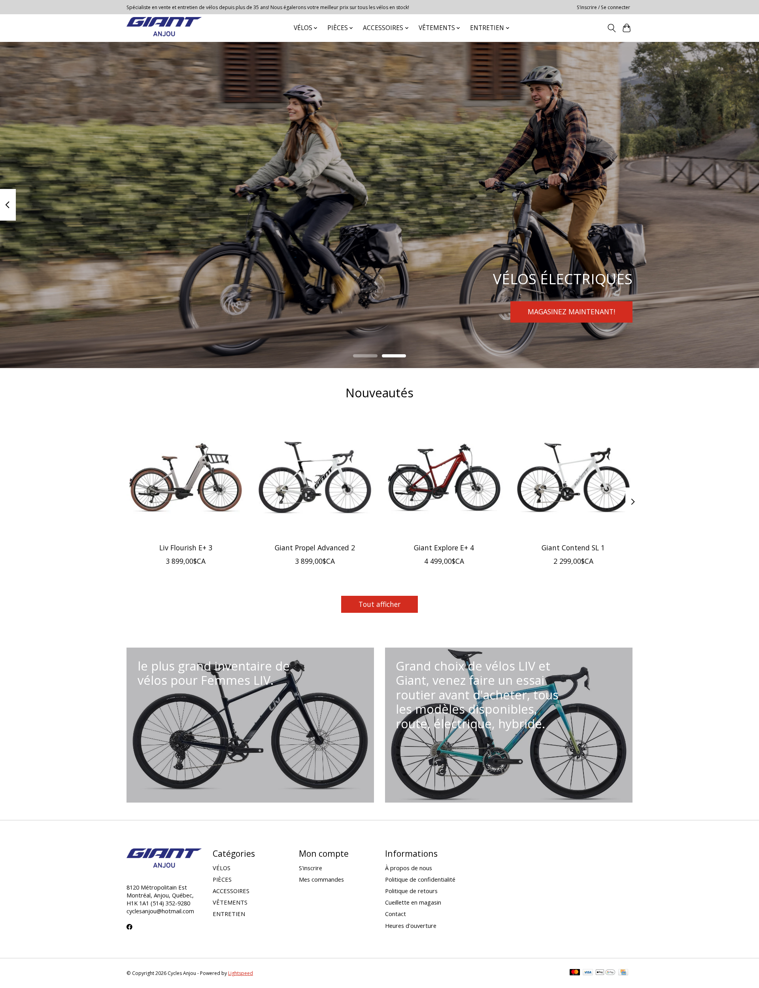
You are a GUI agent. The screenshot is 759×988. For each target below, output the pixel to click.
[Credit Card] (623, 973)
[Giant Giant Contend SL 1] (573, 478)
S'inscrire (310, 868)
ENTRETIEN (229, 914)
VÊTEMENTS (230, 902)
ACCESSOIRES (231, 891)
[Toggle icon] (611, 28)
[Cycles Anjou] (164, 28)
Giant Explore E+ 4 (444, 547)
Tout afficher (379, 604)
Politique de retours (411, 891)
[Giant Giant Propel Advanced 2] (315, 478)
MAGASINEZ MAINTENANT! (571, 311)
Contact (395, 914)
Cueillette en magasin (413, 902)
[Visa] (588, 973)
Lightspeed (240, 973)
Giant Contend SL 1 (573, 547)
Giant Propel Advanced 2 (315, 547)
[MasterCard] (575, 973)
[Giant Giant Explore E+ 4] (444, 478)
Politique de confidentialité (420, 879)
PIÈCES (222, 879)
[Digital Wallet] (605, 973)
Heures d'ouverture (410, 925)
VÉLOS (221, 868)
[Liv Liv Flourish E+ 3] (185, 478)
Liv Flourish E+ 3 (185, 547)
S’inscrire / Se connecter (603, 7)
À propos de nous (408, 868)
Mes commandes (321, 879)
